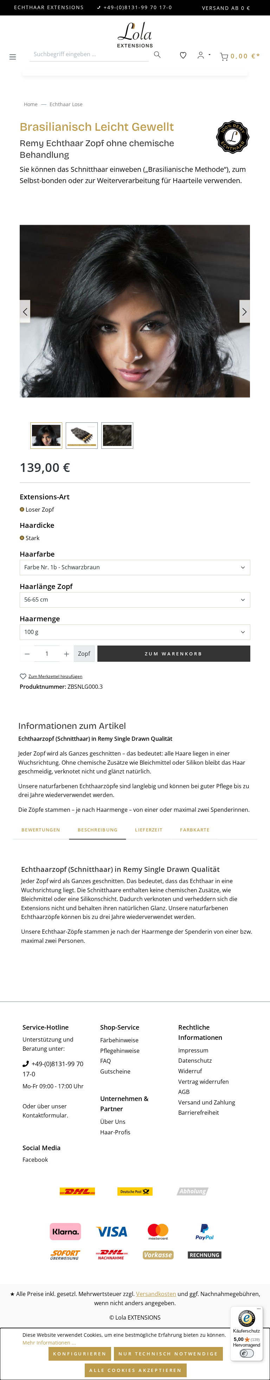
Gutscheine (115, 1071)
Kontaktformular (44, 1115)
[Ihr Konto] (203, 55)
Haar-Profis (115, 1132)
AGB (183, 1092)
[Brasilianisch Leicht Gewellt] (135, 311)
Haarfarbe (37, 554)
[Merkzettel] (183, 55)
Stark (32, 538)
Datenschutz (195, 1060)
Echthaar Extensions (49, 7)
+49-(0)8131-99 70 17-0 (138, 7)
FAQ (105, 1061)
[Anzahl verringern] (27, 654)
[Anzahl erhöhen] (66, 654)
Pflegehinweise (120, 1051)
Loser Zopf (40, 509)
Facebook (35, 1160)
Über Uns (113, 1122)
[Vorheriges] (25, 311)
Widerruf (190, 1071)
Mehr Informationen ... (49, 1342)
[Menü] (12, 56)
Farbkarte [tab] (195, 830)
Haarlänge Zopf (46, 586)
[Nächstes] (244, 311)
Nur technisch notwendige (168, 1353)
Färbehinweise (119, 1040)
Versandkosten (156, 1294)
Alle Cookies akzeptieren (135, 1370)
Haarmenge (40, 618)
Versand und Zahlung (206, 1102)
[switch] (247, 1353)
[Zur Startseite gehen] (135, 34)
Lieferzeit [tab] (148, 830)
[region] (135, 327)
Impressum (193, 1050)
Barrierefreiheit (198, 1112)
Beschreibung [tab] (97, 830)
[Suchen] (157, 54)
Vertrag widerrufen (203, 1082)
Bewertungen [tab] (40, 830)
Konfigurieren (80, 1353)
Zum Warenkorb (174, 653)
